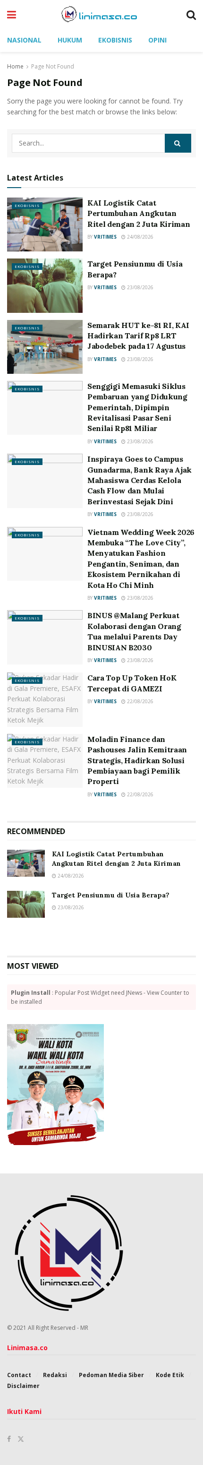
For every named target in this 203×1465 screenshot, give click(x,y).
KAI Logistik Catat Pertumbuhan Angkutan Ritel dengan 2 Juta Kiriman (138, 213)
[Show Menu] (11, 14)
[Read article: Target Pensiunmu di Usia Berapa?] (45, 285)
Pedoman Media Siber (111, 1375)
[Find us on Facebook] (9, 1439)
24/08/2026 (139, 236)
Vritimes (105, 236)
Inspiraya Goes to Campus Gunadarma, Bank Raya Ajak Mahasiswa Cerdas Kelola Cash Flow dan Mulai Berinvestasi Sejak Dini (139, 480)
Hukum (70, 39)
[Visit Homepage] (101, 14)
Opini (157, 39)
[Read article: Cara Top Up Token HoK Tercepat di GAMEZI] (45, 699)
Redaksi (55, 1375)
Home (15, 66)
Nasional (24, 39)
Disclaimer (23, 1386)
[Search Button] (191, 14)
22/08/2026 (139, 701)
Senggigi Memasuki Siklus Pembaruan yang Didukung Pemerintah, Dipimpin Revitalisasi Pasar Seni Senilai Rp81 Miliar (137, 407)
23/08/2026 (139, 287)
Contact (19, 1375)
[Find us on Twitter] (20, 1439)
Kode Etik (170, 1375)
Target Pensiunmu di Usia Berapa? (110, 895)
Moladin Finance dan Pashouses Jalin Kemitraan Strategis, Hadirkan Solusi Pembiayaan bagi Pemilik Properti (137, 760)
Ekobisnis (115, 39)
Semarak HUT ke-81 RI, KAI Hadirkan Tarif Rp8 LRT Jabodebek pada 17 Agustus (138, 335)
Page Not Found (52, 66)
